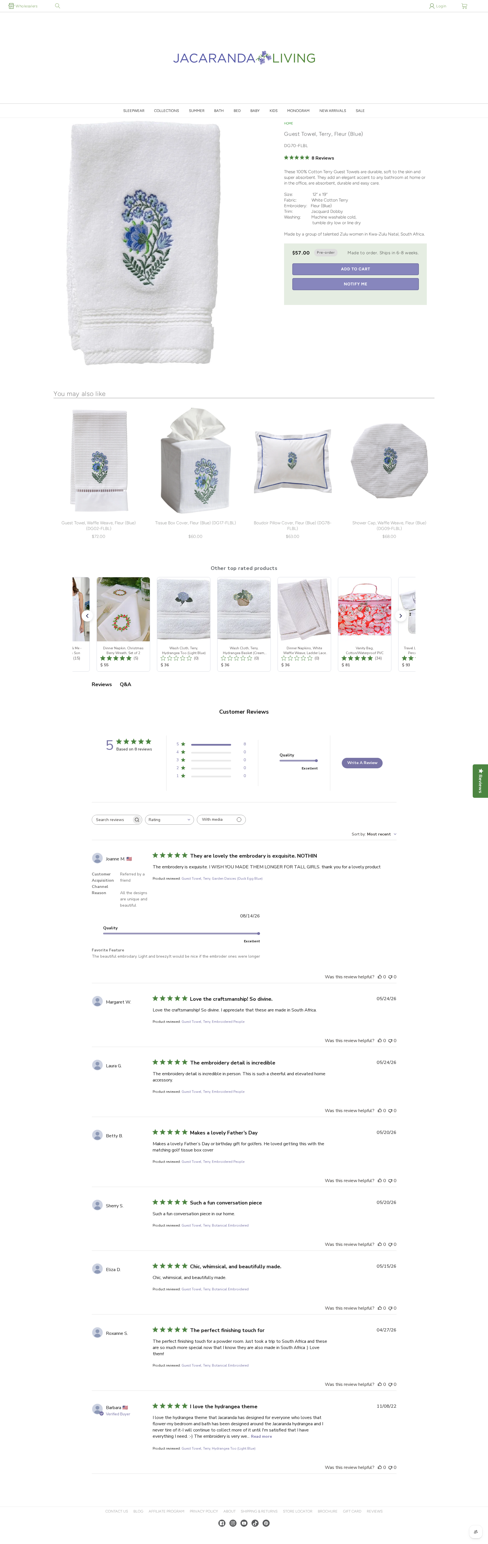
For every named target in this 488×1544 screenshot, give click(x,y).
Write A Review (362, 762)
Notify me (355, 284)
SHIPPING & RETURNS (259, 1511)
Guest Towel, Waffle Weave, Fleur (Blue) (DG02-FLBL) (98, 525)
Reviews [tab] (102, 684)
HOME (288, 123)
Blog (138, 1511)
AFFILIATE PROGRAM (166, 1511)
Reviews (375, 1511)
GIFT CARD (352, 1511)
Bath (219, 111)
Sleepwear (133, 111)
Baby (255, 111)
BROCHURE (328, 1511)
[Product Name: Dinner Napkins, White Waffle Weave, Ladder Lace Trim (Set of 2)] (304, 624)
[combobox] (169, 820)
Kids (274, 111)
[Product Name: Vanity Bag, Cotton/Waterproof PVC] (364, 624)
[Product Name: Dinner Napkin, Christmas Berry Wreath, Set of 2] (123, 624)
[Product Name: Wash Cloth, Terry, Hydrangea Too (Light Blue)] (183, 624)
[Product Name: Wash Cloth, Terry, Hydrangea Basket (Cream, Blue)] (244, 624)
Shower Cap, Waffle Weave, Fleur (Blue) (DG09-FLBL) (389, 525)
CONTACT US (116, 1511)
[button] (57, 6)
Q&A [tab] (125, 684)
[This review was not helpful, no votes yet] (390, 977)
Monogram (298, 111)
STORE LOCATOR (297, 1511)
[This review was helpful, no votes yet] (380, 977)
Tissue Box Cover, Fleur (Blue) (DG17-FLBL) (195, 522)
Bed (237, 111)
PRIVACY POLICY (204, 1511)
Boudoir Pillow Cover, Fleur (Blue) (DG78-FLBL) (292, 525)
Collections (166, 111)
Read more (261, 1436)
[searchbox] (112, 819)
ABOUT (229, 1511)
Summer (196, 111)
